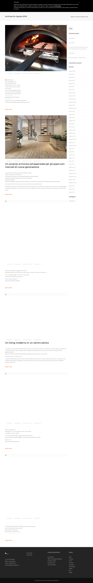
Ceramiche (71, 562)
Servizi (70, 560)
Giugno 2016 (72, 192)
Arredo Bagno (51, 557)
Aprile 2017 (71, 161)
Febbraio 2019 (72, 92)
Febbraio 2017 (72, 167)
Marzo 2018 (71, 127)
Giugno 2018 (72, 117)
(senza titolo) (72, 38)
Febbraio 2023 (72, 71)
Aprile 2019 (71, 86)
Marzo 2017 (71, 164)
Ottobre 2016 (72, 179)
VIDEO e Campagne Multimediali (55, 559)
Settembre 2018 (72, 108)
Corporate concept (52, 560)
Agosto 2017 (72, 148)
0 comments (9, 73)
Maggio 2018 (72, 120)
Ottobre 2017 (72, 142)
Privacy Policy (29, 553)
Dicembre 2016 (72, 173)
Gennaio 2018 (72, 133)
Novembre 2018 (72, 102)
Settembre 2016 (72, 182)
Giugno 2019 (72, 80)
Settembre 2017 (72, 145)
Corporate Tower (51, 562)
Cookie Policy (29, 555)
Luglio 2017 (71, 151)
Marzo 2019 (71, 89)
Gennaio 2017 (72, 170)
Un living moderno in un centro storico (77, 57)
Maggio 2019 (72, 83)
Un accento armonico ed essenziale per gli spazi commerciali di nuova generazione (78, 48)
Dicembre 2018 (72, 99)
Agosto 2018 (72, 111)
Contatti (70, 572)
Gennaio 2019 (72, 96)
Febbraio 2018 (72, 130)
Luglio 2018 (71, 114)
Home (72, 16)
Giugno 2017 (72, 154)
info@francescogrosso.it (13, 565)
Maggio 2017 (72, 158)
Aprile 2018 (71, 123)
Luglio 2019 (71, 77)
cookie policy (57, 6)
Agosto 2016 (72, 186)
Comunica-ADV (55, 580)
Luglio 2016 (71, 189)
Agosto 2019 (72, 74)
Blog (70, 570)
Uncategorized (17, 73)
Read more (8, 109)
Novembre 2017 (72, 139)
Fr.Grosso (29, 73)
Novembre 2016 (72, 176)
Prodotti (70, 568)
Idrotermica (71, 564)
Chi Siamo (71, 559)
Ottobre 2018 (72, 105)
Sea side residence (52, 564)
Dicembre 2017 (72, 136)
